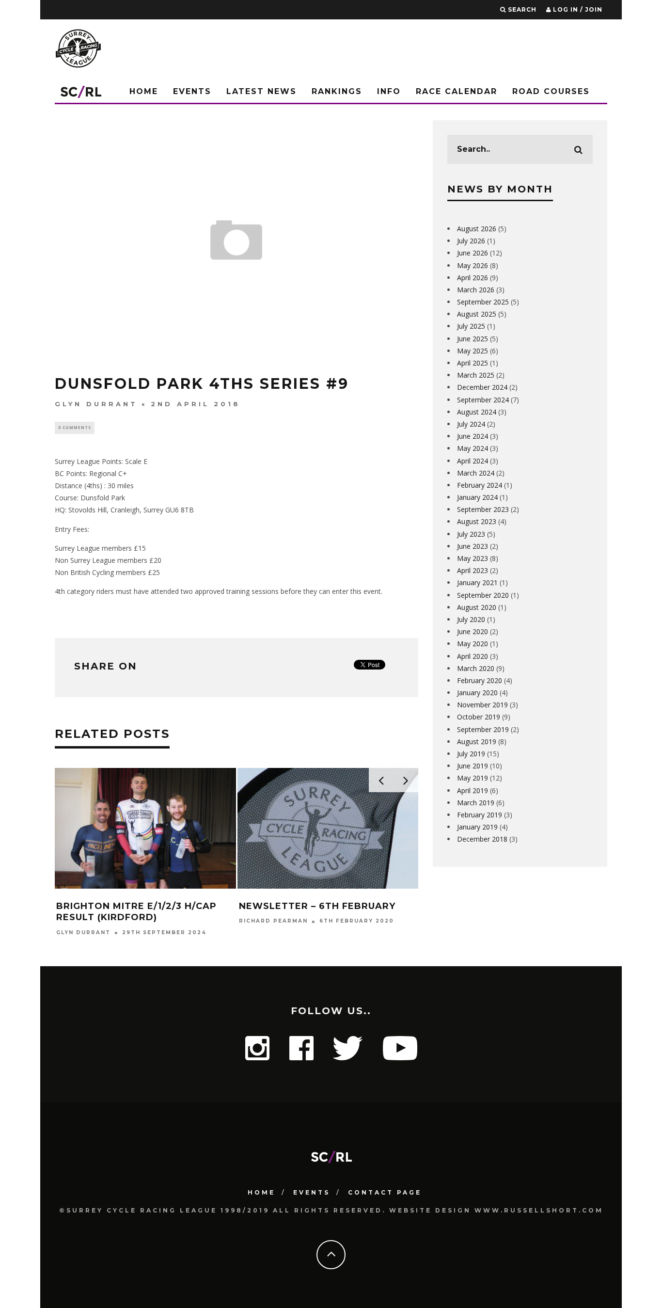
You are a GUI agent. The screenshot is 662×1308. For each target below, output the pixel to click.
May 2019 (472, 777)
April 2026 (472, 277)
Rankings (337, 91)
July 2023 (471, 534)
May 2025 (472, 350)
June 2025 (472, 338)
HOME (261, 1192)
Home (143, 91)
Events (192, 91)
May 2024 (472, 448)
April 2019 (472, 790)
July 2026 (471, 240)
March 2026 (475, 289)
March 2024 (475, 473)
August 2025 (476, 314)
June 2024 (472, 436)
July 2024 (471, 424)
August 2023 (476, 521)
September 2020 (483, 595)
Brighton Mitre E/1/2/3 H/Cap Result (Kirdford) (136, 912)
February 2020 (479, 680)
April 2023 (472, 570)
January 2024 (477, 497)
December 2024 (482, 387)
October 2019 (478, 716)
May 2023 (472, 558)
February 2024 (479, 485)
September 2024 (483, 399)
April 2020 (472, 656)
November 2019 (482, 704)
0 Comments (74, 427)
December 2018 (482, 839)
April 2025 (472, 362)
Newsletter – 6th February (317, 906)
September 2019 (483, 729)
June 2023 (472, 546)
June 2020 (472, 631)
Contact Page (385, 1192)
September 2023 (483, 509)
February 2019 (479, 814)
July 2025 (471, 326)
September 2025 (483, 301)
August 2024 (476, 411)
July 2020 (471, 619)
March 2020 (475, 668)
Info (389, 91)
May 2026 (472, 265)
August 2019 (476, 741)
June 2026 (472, 252)
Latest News (261, 91)
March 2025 (475, 375)
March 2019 (475, 802)
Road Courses (551, 91)
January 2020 (477, 692)
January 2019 (477, 826)
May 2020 (472, 643)
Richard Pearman (273, 921)
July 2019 (471, 753)
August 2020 (476, 607)
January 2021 (477, 582)
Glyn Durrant (96, 404)
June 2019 (472, 765)
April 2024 (472, 460)
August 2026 (476, 228)
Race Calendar (456, 91)
